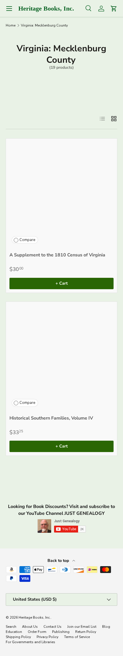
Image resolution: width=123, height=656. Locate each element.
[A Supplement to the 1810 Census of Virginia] (61, 194)
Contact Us (52, 626)
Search (11, 626)
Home (10, 25)
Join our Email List (81, 626)
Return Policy (85, 631)
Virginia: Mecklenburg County (44, 25)
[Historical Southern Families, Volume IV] (61, 357)
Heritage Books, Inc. (35, 617)
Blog (106, 626)
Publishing (61, 631)
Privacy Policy (47, 637)
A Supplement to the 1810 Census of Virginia (57, 255)
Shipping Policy (18, 637)
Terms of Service (77, 637)
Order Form (37, 631)
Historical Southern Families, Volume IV (51, 418)
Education (14, 631)
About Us (30, 626)
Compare (27, 239)
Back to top (58, 560)
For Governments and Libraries (30, 642)
